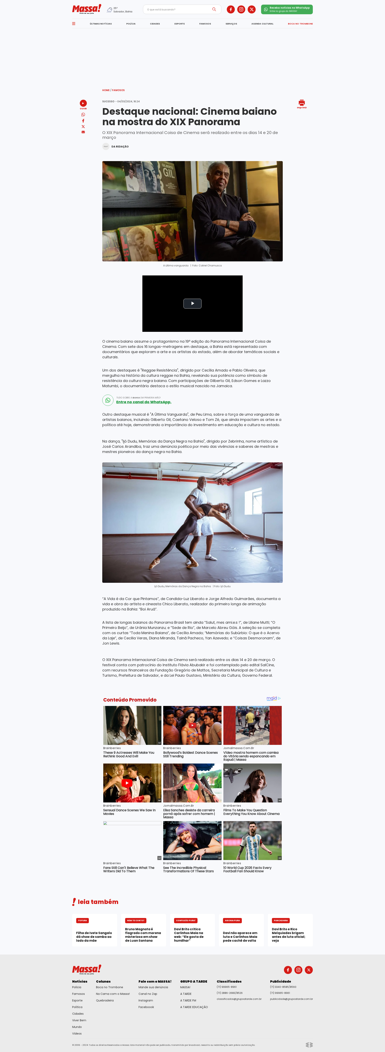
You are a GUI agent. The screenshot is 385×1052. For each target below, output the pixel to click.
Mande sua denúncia (153, 987)
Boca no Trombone (109, 987)
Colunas (103, 981)
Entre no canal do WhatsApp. (143, 402)
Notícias (79, 981)
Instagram (146, 1000)
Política (77, 1007)
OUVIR (83, 108)
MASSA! (185, 987)
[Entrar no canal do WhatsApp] (107, 400)
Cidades (78, 1014)
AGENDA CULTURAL (262, 23)
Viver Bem (79, 1020)
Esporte (77, 1000)
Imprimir (302, 107)
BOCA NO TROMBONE (300, 23)
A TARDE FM (188, 1000)
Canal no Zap (148, 994)
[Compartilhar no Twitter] (83, 127)
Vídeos (77, 1034)
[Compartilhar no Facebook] (83, 121)
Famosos (118, 90)
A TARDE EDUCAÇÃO (194, 1007)
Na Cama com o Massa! (113, 994)
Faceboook (146, 1007)
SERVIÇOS (231, 23)
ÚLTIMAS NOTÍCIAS (101, 23)
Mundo (77, 1027)
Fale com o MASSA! (155, 981)
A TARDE (185, 994)
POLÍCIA (131, 23)
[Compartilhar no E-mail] (83, 132)
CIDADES (155, 23)
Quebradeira (105, 1000)
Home (106, 90)
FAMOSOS (205, 23)
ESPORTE (179, 23)
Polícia (76, 987)
